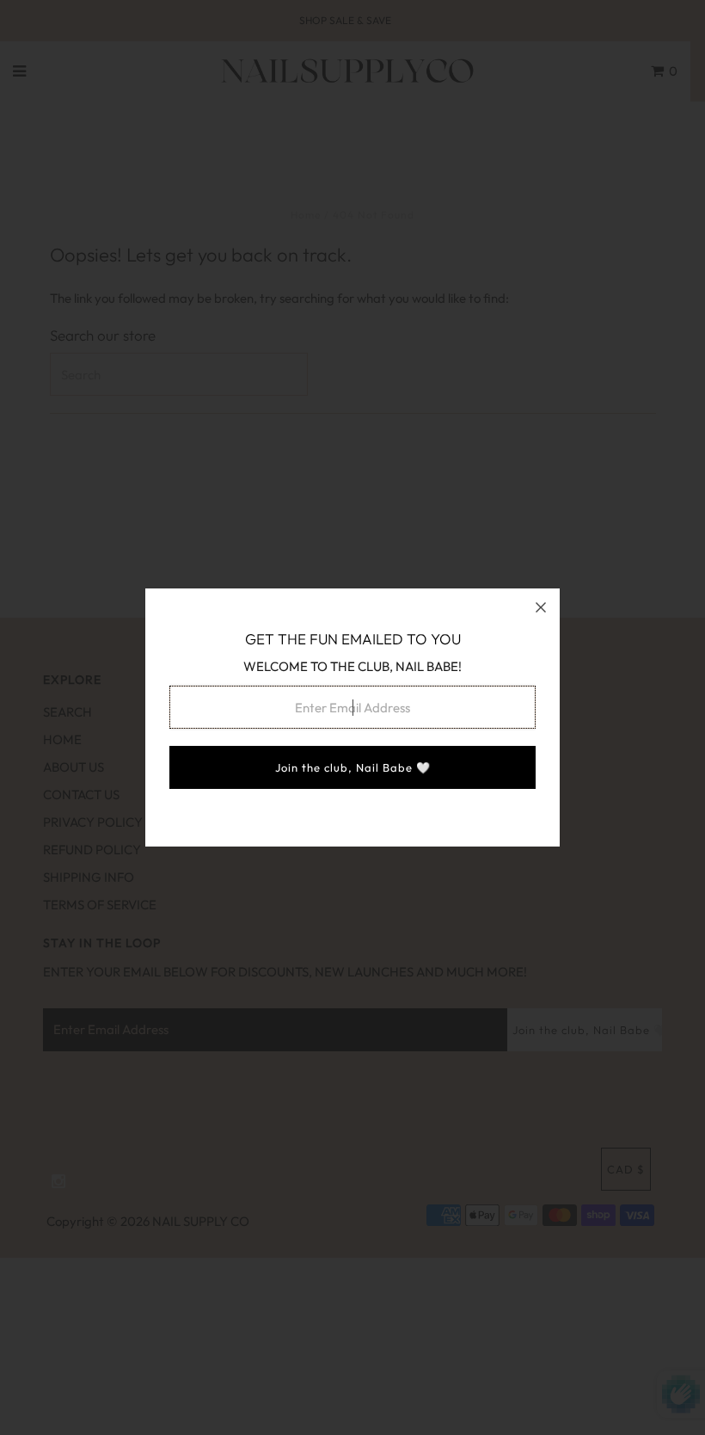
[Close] (541, 607)
